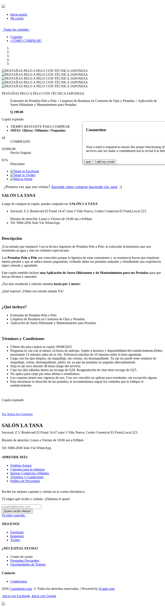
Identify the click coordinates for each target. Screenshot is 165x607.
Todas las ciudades (16, 29)
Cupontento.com (20, 588)
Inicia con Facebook (16, 596)
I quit (87, 161)
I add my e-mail (104, 161)
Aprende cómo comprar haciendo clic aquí (84, 187)
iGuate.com (107, 588)
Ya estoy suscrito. (13, 515)
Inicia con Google (43, 596)
